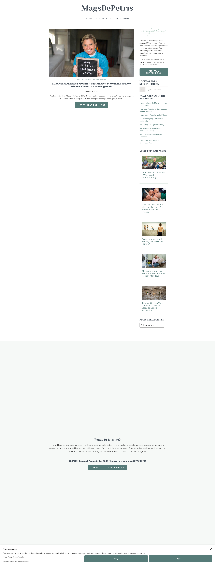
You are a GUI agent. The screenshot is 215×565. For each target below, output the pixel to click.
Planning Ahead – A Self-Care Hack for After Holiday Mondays (153, 273)
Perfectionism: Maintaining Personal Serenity (151, 129)
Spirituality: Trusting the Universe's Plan (149, 141)
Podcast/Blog (104, 18)
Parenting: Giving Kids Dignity (152, 125)
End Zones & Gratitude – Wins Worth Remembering (153, 175)
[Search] (142, 89)
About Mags (122, 18)
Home (89, 18)
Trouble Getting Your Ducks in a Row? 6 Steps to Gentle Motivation (152, 307)
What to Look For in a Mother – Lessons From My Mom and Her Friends (153, 208)
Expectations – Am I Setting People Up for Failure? (152, 241)
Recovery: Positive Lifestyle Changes (91, 80)
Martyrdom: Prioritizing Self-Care (153, 115)
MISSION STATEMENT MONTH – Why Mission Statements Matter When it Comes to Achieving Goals (91, 85)
